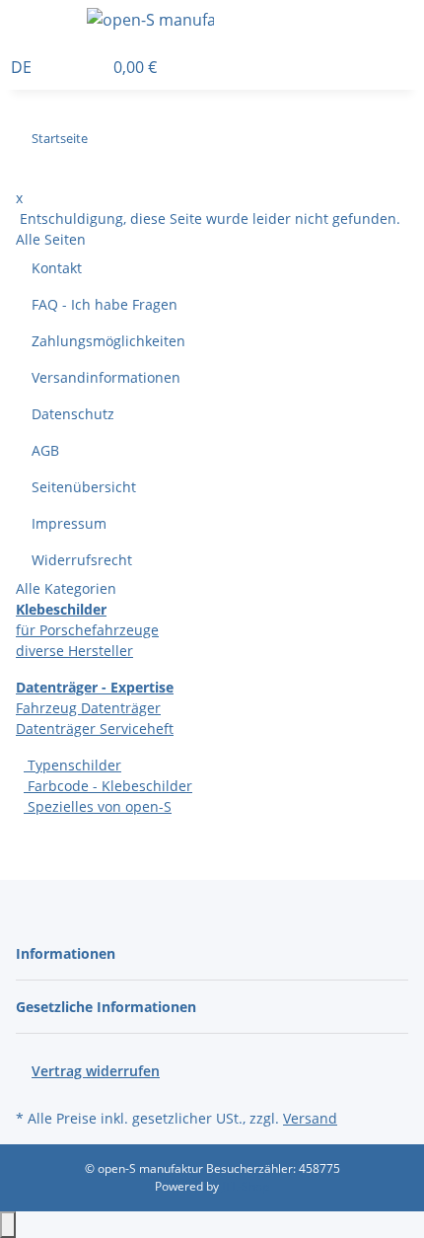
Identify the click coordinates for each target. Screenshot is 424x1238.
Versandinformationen (106, 377)
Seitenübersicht (84, 486)
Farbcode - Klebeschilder (108, 785)
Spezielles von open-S (98, 806)
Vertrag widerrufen (96, 1070)
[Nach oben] (8, 1224)
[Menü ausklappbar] (40, 22)
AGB (45, 450)
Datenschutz (73, 413)
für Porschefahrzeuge (87, 629)
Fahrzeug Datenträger (88, 707)
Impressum (69, 523)
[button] (418, 22)
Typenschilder (72, 765)
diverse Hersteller (74, 650)
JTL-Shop (245, 1186)
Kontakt (57, 267)
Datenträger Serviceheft (95, 728)
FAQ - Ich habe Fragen (104, 304)
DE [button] (23, 67)
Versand (310, 1118)
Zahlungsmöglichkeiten (108, 340)
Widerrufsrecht (82, 559)
